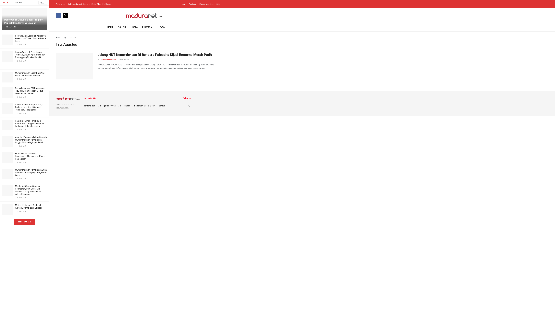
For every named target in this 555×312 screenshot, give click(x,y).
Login (183, 4)
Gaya (162, 27)
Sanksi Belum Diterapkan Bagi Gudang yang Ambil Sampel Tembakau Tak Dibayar (28, 107)
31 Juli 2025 (124, 59)
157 (137, 59)
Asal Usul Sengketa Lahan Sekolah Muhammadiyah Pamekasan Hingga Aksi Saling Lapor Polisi (31, 140)
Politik (122, 27)
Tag (64, 38)
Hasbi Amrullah (109, 59)
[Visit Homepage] (144, 15)
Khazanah (147, 27)
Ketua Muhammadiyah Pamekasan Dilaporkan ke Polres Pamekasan (30, 156)
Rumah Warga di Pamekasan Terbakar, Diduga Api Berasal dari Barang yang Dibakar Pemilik (30, 54)
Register (192, 4)
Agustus (72, 38)
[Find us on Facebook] (58, 15)
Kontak (162, 106)
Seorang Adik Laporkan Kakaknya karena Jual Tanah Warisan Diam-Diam (30, 38)
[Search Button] (219, 27)
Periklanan (106, 4)
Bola (135, 27)
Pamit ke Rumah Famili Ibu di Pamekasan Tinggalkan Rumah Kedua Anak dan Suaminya (29, 123)
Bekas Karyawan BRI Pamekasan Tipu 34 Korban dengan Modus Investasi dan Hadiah (30, 91)
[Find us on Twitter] (65, 15)
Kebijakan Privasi (75, 4)
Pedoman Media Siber (92, 4)
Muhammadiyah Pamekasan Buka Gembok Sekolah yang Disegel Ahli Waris (31, 172)
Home (110, 27)
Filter (42, 3)
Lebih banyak (24, 222)
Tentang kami (61, 4)
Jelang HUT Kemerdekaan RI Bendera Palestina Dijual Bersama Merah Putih (155, 55)
